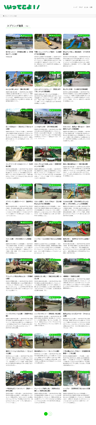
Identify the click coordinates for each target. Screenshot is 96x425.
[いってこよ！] (21, 7)
